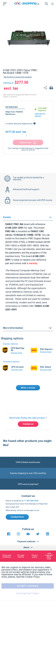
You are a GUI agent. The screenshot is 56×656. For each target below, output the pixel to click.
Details (7, 217)
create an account (27, 403)
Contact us (28, 424)
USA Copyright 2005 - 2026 (49, 556)
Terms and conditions (6, 556)
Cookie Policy (32, 576)
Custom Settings (27, 593)
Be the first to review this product (17, 77)
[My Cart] (53, 4)
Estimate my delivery (40, 115)
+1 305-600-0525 (31, 501)
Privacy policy (35, 556)
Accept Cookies (27, 586)
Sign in (41, 400)
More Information (13, 328)
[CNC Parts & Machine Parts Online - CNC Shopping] (27, 3)
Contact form (17, 517)
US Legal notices (20, 556)
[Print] (51, 88)
